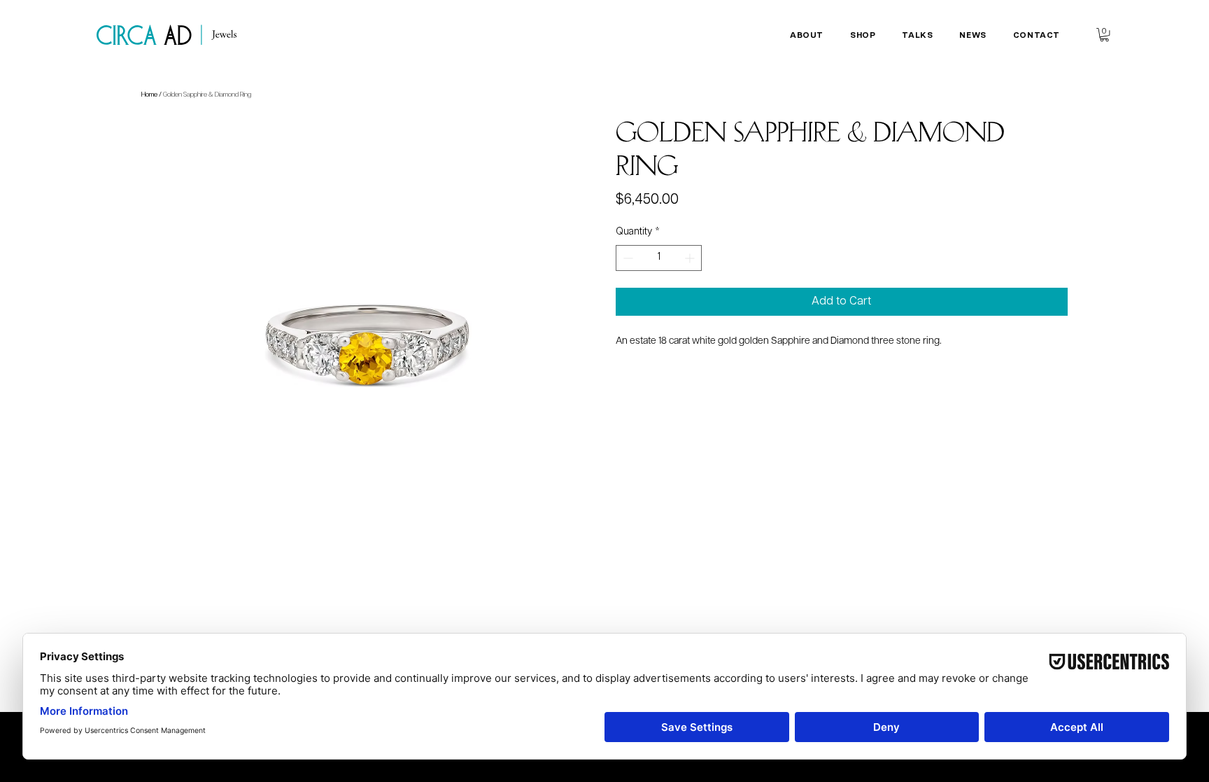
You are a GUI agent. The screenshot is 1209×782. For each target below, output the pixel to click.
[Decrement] (626, 258)
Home (149, 94)
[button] (806, 35)
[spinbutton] (658, 258)
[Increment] (691, 258)
